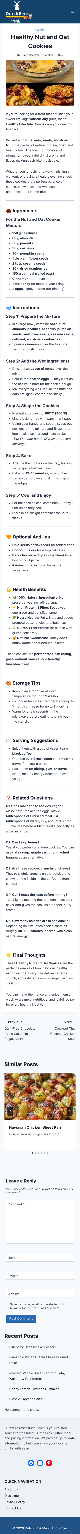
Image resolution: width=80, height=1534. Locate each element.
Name (13, 1258)
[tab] (32, 1153)
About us (11, 1489)
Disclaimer (12, 1496)
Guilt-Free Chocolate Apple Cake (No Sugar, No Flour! (20, 1031)
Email (13, 1276)
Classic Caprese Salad (26, 1399)
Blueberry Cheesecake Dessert (32, 1347)
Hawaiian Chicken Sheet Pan (35, 1127)
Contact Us (12, 1508)
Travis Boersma (30, 54)
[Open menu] (72, 12)
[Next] (70, 1111)
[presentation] (40, 1096)
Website (14, 1294)
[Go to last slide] (10, 1111)
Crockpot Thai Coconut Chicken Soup (63, 1031)
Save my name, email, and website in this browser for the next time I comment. (38, 1306)
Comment (16, 1204)
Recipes (40, 29)
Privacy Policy (14, 1502)
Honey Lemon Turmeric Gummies (34, 1389)
